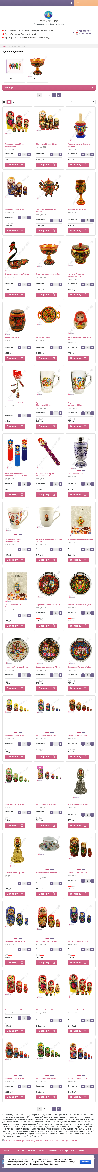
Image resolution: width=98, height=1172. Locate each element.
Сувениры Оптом (67, 1151)
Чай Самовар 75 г (75, 474)
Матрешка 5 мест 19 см (14, 209)
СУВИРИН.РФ (49, 21)
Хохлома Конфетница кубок (48, 274)
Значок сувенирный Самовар (80, 539)
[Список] (4, 102)
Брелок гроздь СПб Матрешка (17, 403)
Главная (6, 46)
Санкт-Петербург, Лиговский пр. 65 (20, 34)
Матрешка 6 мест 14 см (46, 1010)
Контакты (32, 1151)
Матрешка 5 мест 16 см (14, 1078)
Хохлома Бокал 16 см (77, 209)
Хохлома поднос (43, 337)
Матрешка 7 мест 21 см (77, 1010)
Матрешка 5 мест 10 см (14, 736)
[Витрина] (9, 102)
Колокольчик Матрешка (78, 804)
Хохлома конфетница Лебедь (17, 274)
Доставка (53, 1151)
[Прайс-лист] (13, 102)
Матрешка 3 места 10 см (78, 873)
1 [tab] (79, 470)
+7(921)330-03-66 (84, 31)
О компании (19, 1151)
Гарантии (81, 1151)
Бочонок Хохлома (12, 337)
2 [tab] (83, 470)
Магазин (7, 1151)
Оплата (42, 1151)
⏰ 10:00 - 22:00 (83, 33)
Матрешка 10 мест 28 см (46, 144)
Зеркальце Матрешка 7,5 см (48, 605)
